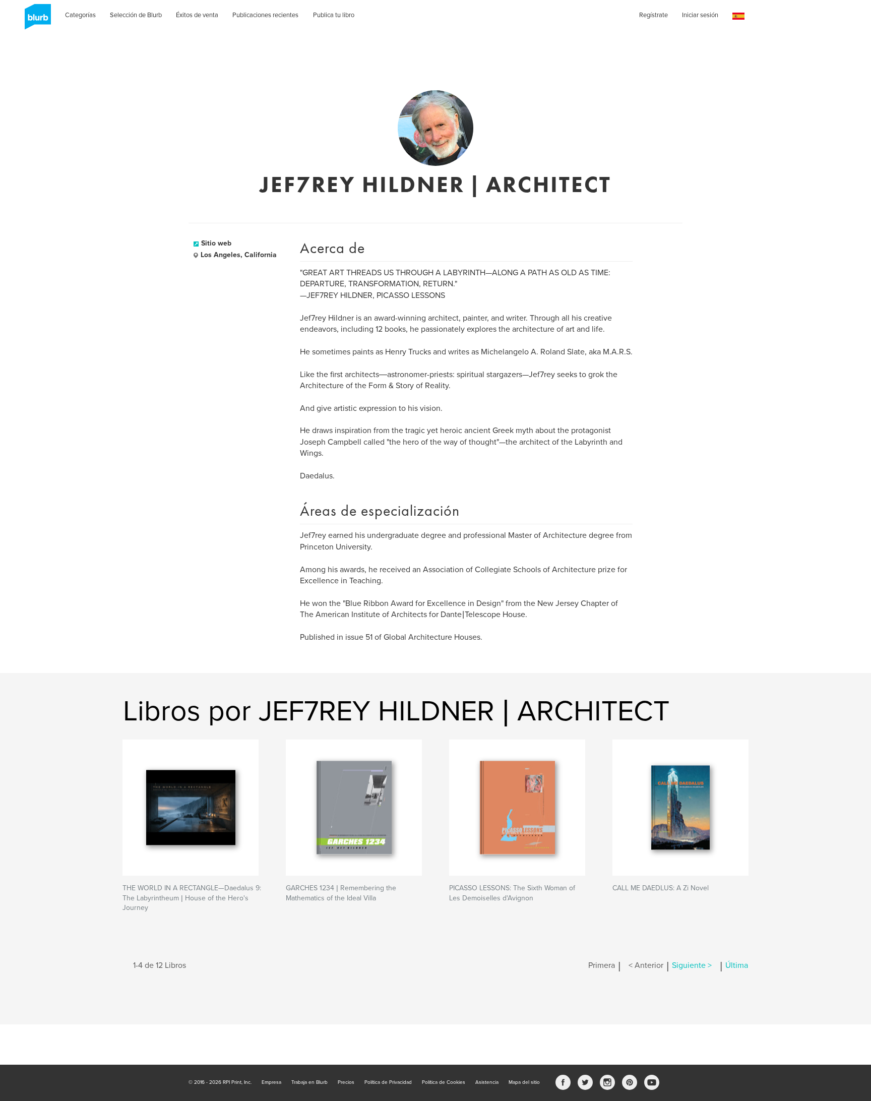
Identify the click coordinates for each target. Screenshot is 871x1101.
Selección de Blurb (136, 15)
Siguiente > (692, 965)
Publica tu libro (333, 15)
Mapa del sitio (524, 1082)
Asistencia (487, 1082)
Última (736, 965)
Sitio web (216, 243)
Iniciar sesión (700, 15)
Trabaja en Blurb (309, 1082)
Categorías (80, 15)
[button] (738, 16)
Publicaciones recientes (265, 15)
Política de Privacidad (388, 1082)
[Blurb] (35, 20)
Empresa (271, 1082)
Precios (346, 1082)
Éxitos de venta (197, 15)
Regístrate (653, 15)
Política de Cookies (443, 1082)
